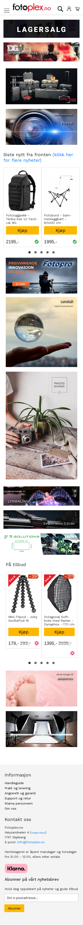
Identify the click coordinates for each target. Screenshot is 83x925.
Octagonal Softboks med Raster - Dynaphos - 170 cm (59, 620)
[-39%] (23, 612)
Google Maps (38, 832)
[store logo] (32, 7)
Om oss (10, 808)
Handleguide (14, 783)
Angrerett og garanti (20, 793)
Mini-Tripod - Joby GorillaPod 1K (22, 618)
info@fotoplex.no (31, 842)
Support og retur (18, 798)
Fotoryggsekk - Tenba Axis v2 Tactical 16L (22, 219)
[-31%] (59, 612)
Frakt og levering (17, 788)
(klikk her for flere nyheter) (38, 157)
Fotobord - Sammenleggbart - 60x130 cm (57, 219)
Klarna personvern (19, 803)
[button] (30, 252)
